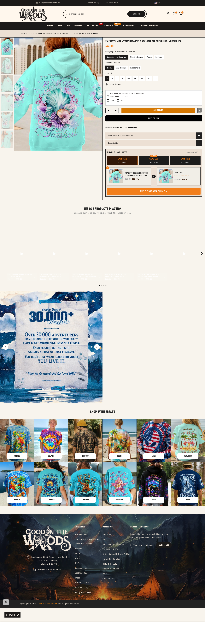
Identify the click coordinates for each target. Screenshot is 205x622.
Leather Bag (81, 573)
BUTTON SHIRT (94, 25)
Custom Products (110, 569)
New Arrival (81, 535)
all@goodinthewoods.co (49, 3)
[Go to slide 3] (51, 399)
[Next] (98, 94)
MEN (60, 26)
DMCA (104, 574)
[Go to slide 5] (57, 399)
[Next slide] (97, 347)
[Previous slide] (5, 347)
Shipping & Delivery (113, 128)
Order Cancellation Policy (116, 554)
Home (23, 33)
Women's (78, 558)
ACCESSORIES (128, 26)
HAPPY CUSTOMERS (149, 26)
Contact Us (108, 579)
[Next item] (202, 254)
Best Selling (81, 588)
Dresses (78, 549)
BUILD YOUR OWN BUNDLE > (153, 191)
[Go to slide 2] (48, 399)
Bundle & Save (82, 583)
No (122, 100)
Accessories (81, 568)
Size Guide (114, 84)
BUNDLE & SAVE (112, 25)
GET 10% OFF (10, 614)
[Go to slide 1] (45, 399)
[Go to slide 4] (54, 399)
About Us (106, 535)
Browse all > (194, 152)
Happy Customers (83, 592)
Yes (112, 100)
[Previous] (19, 94)
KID (68, 26)
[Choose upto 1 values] (117, 96)
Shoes (77, 578)
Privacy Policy (110, 549)
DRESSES (78, 26)
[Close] (18, 615)
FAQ (104, 539)
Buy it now (153, 118)
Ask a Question (131, 128)
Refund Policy (109, 564)
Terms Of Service (111, 559)
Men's (77, 553)
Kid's (77, 563)
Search (136, 14)
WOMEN (50, 26)
